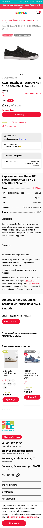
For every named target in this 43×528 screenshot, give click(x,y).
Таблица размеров (32, 93)
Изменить (22, 139)
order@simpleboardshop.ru (17, 450)
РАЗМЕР (5, 90)
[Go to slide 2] (22, 74)
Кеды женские (32, 283)
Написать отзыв (11, 321)
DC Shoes (37, 188)
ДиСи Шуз (30, 280)
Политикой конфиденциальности (23, 517)
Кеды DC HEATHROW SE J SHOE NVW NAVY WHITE (31, 374)
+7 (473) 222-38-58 (12, 443)
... (3, 23)
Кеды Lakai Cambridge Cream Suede (10, 373)
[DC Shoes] (39, 78)
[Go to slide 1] (20, 74)
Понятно (14, 523)
